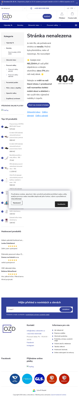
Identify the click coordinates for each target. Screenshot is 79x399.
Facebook (30, 342)
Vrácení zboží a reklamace (62, 343)
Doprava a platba (59, 333)
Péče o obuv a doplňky (13, 88)
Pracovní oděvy (11, 65)
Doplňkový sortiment (13, 99)
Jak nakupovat (5, 8)
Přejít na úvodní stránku (38, 105)
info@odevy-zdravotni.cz (36, 331)
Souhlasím (61, 204)
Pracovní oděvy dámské (13, 76)
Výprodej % (10, 43)
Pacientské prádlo (12, 83)
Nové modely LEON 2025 (14, 53)
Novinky (9, 48)
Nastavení (17, 203)
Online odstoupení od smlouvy (64, 352)
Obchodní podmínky (60, 336)
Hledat (47, 16)
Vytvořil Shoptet (41, 390)
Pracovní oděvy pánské (13, 70)
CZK (71, 8)
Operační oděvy (11, 93)
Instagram (30, 345)
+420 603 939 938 (34, 334)
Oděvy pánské (41, 115)
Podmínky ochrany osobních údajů (63, 340)
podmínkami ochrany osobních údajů (37, 315)
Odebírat (66, 309)
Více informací (16, 199)
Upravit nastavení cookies (58, 395)
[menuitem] (8, 25)
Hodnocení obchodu (60, 349)
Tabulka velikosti (59, 346)
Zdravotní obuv (11, 60)
